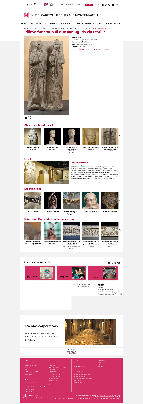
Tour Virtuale (94, 278)
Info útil (51, 364)
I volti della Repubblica (72, 28)
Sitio (27, 379)
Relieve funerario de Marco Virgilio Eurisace (33, 242)
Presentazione (29, 364)
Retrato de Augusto (52, 147)
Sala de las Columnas (58, 28)
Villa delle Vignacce (52, 211)
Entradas (52, 365)
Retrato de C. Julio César (90, 147)
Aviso (99, 364)
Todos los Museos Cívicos (74, 5)
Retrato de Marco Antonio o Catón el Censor (71, 149)
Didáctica (90, 24)
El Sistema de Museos (31, 371)
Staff (26, 369)
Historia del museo (31, 365)
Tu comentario (53, 380)
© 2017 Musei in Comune (60, 398)
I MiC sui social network (63, 277)
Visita (117, 24)
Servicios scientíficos (36, 387)
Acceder (97, 5)
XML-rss (118, 399)
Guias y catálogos (54, 376)
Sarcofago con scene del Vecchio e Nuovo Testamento (71, 243)
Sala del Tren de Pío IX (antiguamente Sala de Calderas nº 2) (71, 212)
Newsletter (28, 374)
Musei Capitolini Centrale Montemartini (65, 15)
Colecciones (36, 24)
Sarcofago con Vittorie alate (110, 242)
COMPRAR (89, 5)
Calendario (51, 24)
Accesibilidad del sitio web (108, 398)
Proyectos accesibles (80, 382)
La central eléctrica (31, 382)
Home (26, 28)
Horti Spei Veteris (91, 211)
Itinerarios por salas (44, 28)
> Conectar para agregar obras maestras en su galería (92, 49)
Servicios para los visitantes (57, 367)
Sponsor (100, 366)
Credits (98, 398)
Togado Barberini (33, 147)
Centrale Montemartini (42, 398)
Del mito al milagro (32, 211)
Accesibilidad (53, 378)
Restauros (28, 367)
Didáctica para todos (80, 376)
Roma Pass (52, 371)
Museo (24, 24)
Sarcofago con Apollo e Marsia (91, 242)
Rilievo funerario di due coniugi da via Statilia (110, 148)
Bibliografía (28, 391)
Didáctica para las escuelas (82, 374)
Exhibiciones (66, 24)
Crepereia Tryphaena (110, 211)
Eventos (79, 24)
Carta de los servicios (31, 373)
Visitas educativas (54, 373)
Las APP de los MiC (55, 374)
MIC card (52, 369)
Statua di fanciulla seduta (52, 241)
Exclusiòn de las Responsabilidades (85, 398)
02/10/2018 (109, 291)
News (100, 362)
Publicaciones (29, 389)
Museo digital (105, 24)
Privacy (72, 398)
